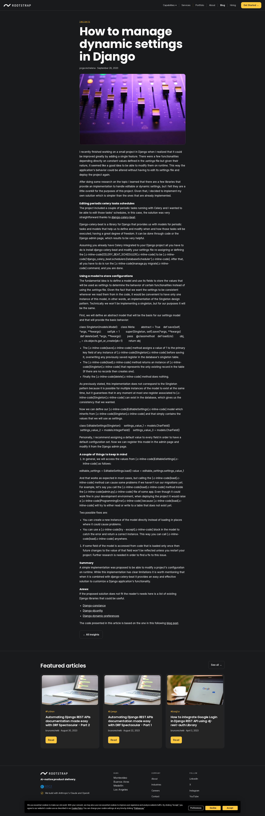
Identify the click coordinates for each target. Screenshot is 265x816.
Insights (84, 22)
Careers (156, 790)
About (212, 5)
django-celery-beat (123, 217)
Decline (213, 808)
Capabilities (170, 5)
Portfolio (200, 5)
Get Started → (251, 5)
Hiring (233, 5)
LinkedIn (194, 778)
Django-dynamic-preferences (101, 615)
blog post (172, 623)
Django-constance (94, 605)
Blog (222, 5)
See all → (216, 664)
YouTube (194, 796)
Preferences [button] (139, 808)
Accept (230, 808)
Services (186, 5)
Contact (155, 796)
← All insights (91, 634)
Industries (156, 784)
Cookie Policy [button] (77, 808)
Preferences (196, 808)
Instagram (194, 790)
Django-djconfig (93, 610)
